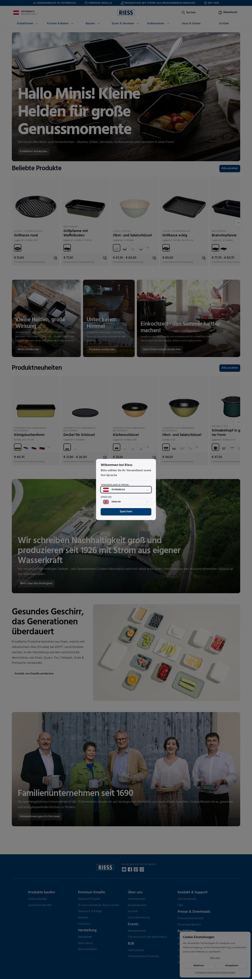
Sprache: (106, 497)
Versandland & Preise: (115, 485)
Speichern (126, 511)
